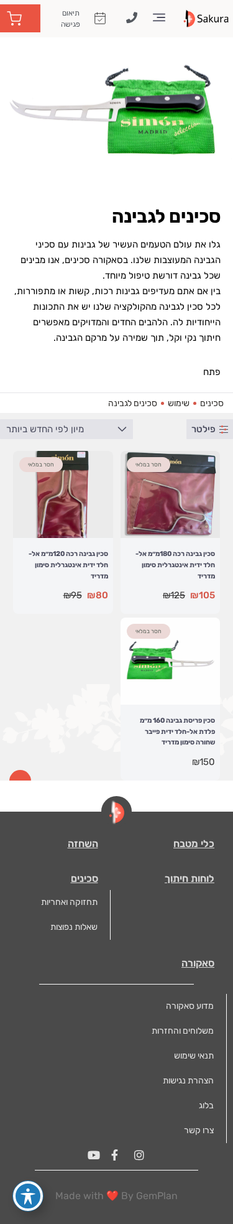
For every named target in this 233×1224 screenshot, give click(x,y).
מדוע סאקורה (190, 1006)
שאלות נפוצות (74, 927)
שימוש (179, 403)
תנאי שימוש (194, 1055)
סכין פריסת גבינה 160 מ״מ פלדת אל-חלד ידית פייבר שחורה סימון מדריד (177, 731)
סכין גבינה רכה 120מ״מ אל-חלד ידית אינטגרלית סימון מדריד (68, 565)
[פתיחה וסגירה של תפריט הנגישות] (28, 1196)
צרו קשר (199, 1130)
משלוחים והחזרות (183, 1031)
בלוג (206, 1105)
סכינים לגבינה (132, 403)
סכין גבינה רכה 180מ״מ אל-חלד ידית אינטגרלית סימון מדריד (175, 565)
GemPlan (157, 1196)
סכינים (212, 403)
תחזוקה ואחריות (69, 902)
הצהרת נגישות (188, 1080)
